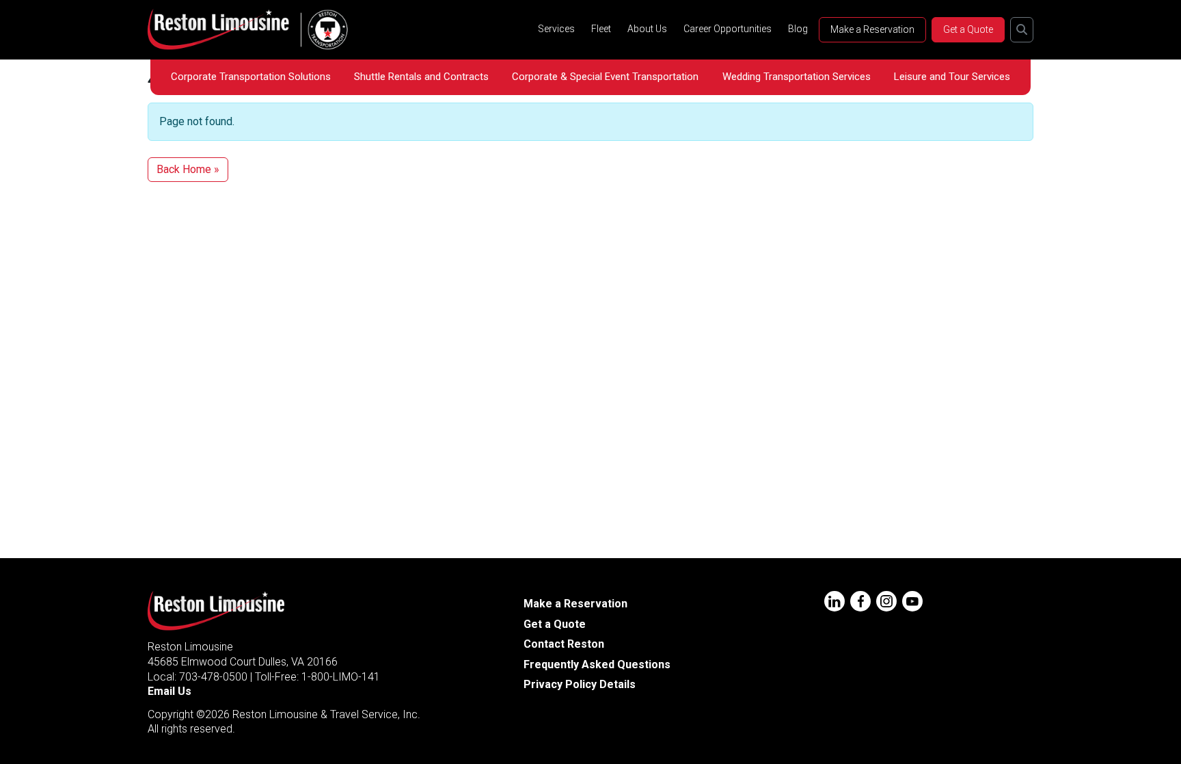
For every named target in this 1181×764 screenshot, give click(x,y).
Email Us (169, 691)
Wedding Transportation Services (796, 76)
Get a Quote (968, 29)
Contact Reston (564, 643)
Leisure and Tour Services (952, 76)
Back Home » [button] (188, 169)
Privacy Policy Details (580, 684)
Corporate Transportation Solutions (251, 76)
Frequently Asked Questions (597, 664)
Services (556, 28)
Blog (798, 28)
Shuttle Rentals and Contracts (421, 76)
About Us (647, 28)
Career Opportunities (727, 28)
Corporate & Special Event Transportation (605, 76)
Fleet (601, 28)
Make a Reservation (872, 29)
